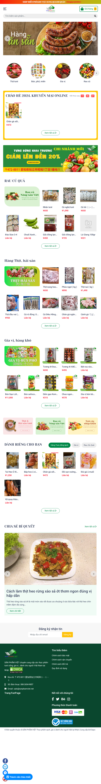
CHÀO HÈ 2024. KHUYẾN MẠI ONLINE (37, 96)
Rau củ (87, 81)
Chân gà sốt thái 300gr (12, 122)
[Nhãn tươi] (50, 196)
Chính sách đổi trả (60, 664)
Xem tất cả (50, 133)
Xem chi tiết (15, 611)
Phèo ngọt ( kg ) (69, 287)
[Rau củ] (87, 71)
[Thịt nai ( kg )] (88, 275)
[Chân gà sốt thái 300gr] (14, 110)
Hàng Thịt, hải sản (19, 261)
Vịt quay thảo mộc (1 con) (11, 500)
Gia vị (62, 81)
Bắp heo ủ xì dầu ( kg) (30, 473)
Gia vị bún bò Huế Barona (87, 395)
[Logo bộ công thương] (62, 722)
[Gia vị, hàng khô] (22, 356)
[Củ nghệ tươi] (69, 196)
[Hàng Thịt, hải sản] (22, 276)
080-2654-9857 (27, 684)
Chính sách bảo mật (60, 655)
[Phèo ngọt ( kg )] (69, 275)
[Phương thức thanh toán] (68, 712)
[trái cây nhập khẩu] (83, 426)
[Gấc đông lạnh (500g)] (69, 223)
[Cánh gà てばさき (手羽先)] (88, 303)
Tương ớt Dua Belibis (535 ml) (50, 367)
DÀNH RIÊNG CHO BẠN (23, 444)
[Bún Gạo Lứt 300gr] (12, 383)
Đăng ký (67, 634)
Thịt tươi (14, 81)
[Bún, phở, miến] (38, 71)
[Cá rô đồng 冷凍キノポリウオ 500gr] (31, 303)
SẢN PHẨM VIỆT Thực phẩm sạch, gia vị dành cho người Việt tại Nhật (51, 730)
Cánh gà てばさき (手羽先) (88, 315)
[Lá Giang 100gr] (88, 223)
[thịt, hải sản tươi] (18, 426)
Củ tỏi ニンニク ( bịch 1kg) (88, 208)
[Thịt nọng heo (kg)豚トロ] (50, 275)
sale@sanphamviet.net (24, 689)
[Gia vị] (63, 71)
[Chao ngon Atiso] (69, 383)
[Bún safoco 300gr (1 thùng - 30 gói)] (31, 383)
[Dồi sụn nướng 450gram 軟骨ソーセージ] (69, 460)
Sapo (93, 730)
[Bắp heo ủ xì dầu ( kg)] (31, 460)
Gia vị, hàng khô (17, 340)
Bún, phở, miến (38, 81)
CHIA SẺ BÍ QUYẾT (19, 526)
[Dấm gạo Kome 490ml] (50, 383)
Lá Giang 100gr (88, 234)
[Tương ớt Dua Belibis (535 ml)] (50, 355)
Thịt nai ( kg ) (87, 287)
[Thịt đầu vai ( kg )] (12, 303)
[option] (50, 38)
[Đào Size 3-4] (12, 223)
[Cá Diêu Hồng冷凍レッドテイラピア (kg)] (50, 303)
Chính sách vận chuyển (62, 660)
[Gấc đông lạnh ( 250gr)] (50, 223)
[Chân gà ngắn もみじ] (69, 303)
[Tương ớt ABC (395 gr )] (69, 355)
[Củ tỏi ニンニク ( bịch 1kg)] (88, 196)
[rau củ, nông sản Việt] (50, 426)
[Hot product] (50, 158)
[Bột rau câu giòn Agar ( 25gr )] (88, 355)
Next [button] (94, 38)
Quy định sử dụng (59, 668)
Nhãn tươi (47, 207)
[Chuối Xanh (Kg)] (31, 223)
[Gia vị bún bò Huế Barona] (88, 383)
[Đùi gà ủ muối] (88, 460)
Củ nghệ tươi (68, 207)
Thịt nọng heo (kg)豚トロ (49, 288)
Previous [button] (7, 38)
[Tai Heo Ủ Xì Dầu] (12, 460)
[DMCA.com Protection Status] (16, 670)
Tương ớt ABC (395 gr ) (68, 367)
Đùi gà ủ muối (87, 472)
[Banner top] (50, 2)
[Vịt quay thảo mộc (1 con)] (12, 488)
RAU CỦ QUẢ (14, 181)
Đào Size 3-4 (11, 234)
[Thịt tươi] (14, 71)
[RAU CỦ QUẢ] (22, 196)
